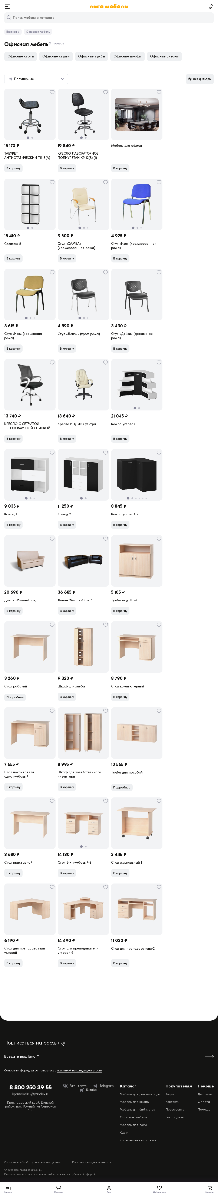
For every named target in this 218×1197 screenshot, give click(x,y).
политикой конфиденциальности (79, 1070)
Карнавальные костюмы (138, 1140)
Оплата (204, 1102)
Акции (170, 1094)
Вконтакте (78, 1086)
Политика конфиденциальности (91, 1162)
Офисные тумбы (91, 56)
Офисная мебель (133, 1117)
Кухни (124, 1132)
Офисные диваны (164, 56)
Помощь (204, 1109)
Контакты (173, 1102)
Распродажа (175, 1117)
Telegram (106, 1086)
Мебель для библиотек (137, 1109)
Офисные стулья (56, 56)
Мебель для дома (133, 1125)
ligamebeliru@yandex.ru (30, 1094)
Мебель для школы (134, 1102)
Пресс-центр (175, 1109)
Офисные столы (20, 56)
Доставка (205, 1094)
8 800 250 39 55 (30, 1087)
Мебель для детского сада (140, 1094)
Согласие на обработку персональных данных (33, 1162)
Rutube (91, 1090)
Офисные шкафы (127, 56)
